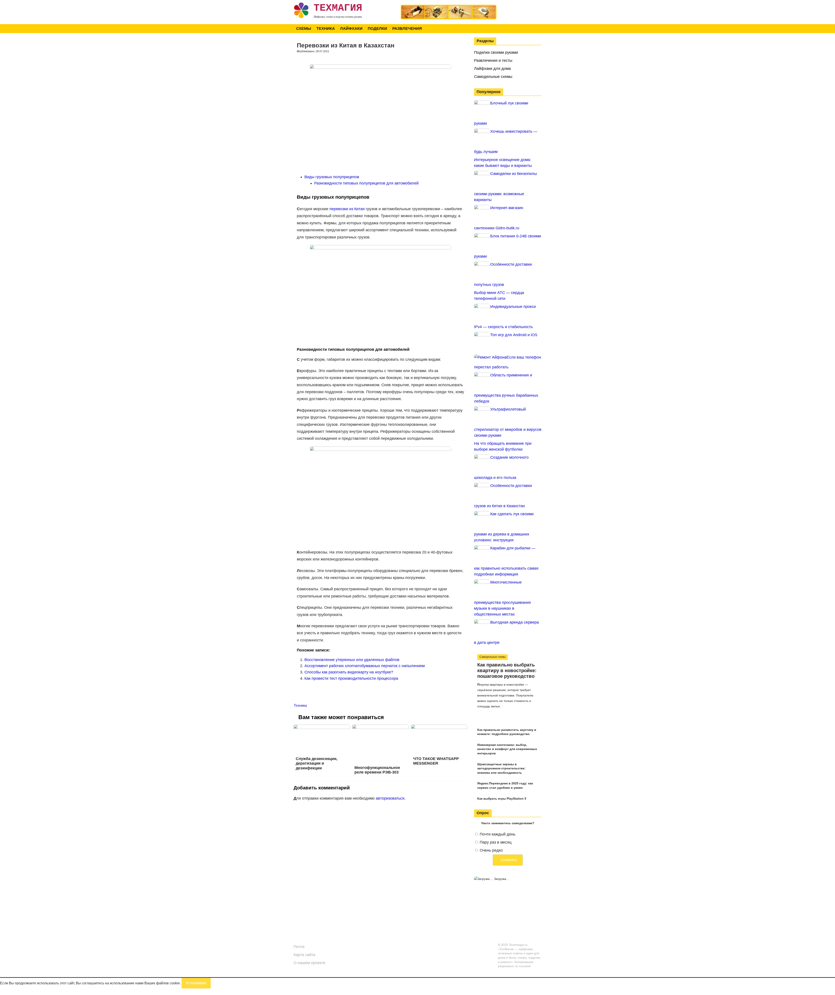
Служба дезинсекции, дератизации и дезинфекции (316, 763)
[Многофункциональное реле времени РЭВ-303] (380, 727)
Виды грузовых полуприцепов (331, 177)
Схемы (303, 28)
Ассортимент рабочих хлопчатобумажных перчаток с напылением (364, 666)
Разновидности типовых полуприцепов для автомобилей (366, 183)
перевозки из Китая (347, 209)
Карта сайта (304, 955)
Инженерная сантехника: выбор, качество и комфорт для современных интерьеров (507, 749)
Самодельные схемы (493, 76)
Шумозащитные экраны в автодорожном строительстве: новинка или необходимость (501, 768)
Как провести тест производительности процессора (351, 678)
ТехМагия (338, 8)
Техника (325, 28)
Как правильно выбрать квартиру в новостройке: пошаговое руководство (506, 670)
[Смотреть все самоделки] (448, 6)
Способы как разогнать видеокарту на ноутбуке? (348, 672)
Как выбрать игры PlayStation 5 (501, 798)
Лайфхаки (351, 28)
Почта (299, 947)
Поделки (377, 28)
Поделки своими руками (496, 52)
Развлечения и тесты (493, 60)
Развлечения (407, 28)
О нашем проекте (309, 963)
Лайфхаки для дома (492, 68)
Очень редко (491, 850)
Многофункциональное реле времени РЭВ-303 (377, 770)
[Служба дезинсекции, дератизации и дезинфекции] (322, 727)
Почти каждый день (497, 834)
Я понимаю (196, 983)
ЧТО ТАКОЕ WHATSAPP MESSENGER (436, 761)
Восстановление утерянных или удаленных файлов (351, 660)
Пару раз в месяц (495, 842)
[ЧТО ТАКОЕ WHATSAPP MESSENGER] (439, 727)
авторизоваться (390, 798)
